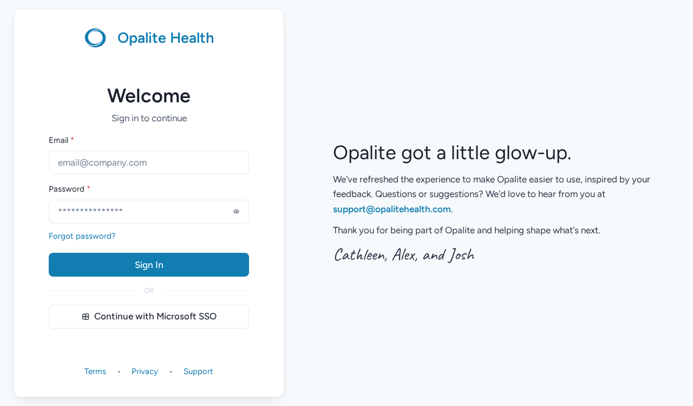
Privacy (145, 371)
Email (61, 140)
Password (69, 189)
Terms (95, 371)
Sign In (149, 264)
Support (198, 371)
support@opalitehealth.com (392, 209)
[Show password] (236, 211)
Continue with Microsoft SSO (155, 316)
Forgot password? (82, 236)
